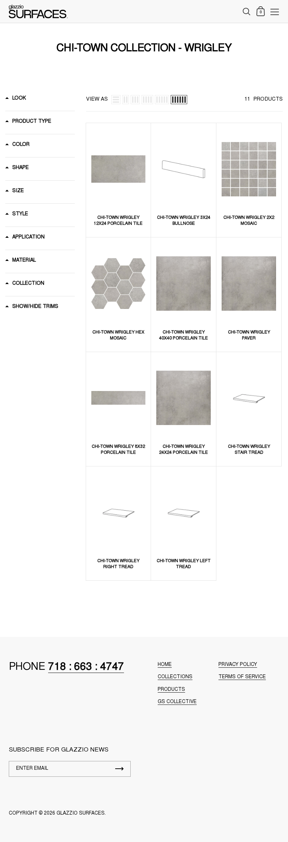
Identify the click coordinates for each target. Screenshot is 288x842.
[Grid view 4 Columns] (147, 99)
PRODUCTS (171, 689)
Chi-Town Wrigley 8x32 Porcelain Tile (118, 450)
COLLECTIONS (175, 677)
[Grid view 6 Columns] (179, 99)
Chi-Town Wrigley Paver (249, 335)
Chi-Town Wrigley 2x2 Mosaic (248, 221)
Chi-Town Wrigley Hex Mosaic (118, 335)
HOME (165, 664)
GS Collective (177, 702)
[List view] (115, 99)
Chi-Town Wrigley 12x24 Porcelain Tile (118, 221)
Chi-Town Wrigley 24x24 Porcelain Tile (183, 450)
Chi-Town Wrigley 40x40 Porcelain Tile (183, 335)
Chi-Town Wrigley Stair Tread (249, 450)
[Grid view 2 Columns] (125, 99)
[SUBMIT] (119, 769)
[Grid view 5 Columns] (162, 99)
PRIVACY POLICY (237, 664)
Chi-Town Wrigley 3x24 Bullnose (183, 221)
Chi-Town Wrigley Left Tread (184, 564)
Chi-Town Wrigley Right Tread (118, 564)
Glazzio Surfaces (81, 813)
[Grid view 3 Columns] (135, 99)
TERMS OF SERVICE (242, 677)
